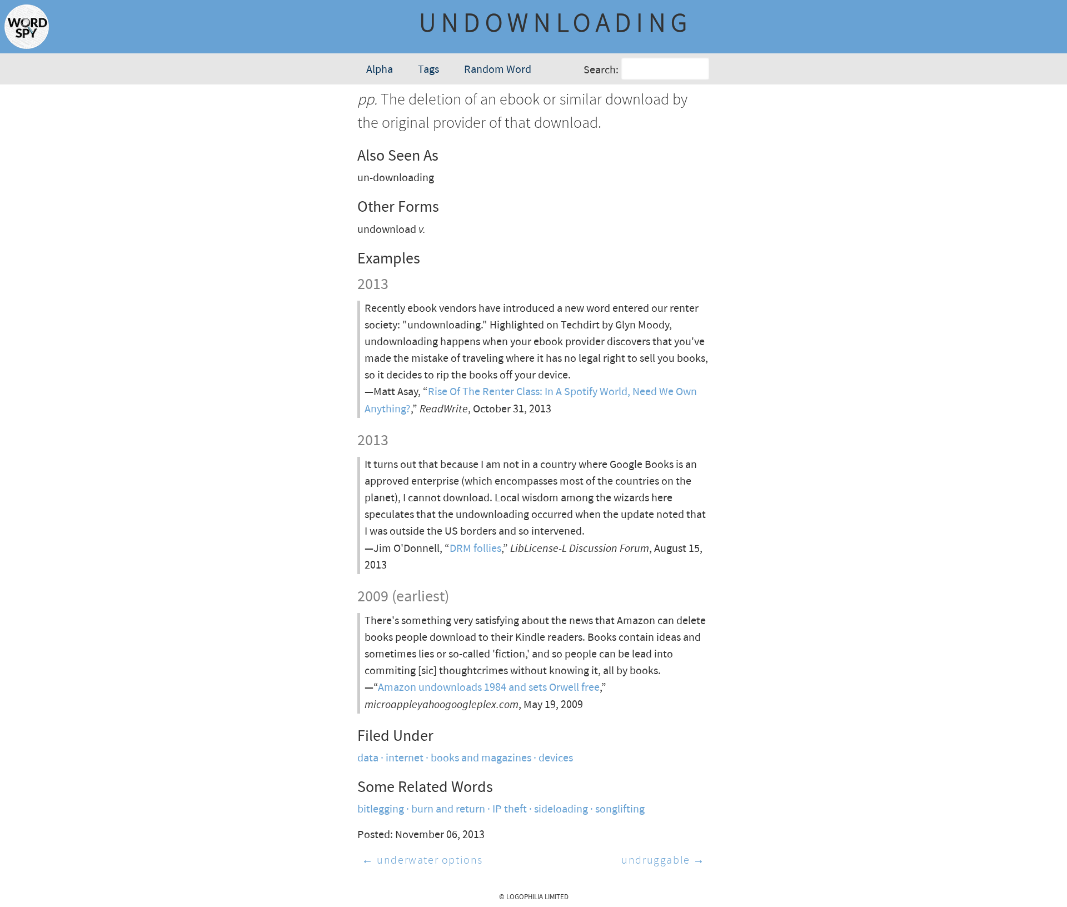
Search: (601, 70)
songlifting (620, 809)
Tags (428, 69)
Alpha (379, 69)
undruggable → (663, 860)
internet (404, 758)
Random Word (497, 69)
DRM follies (475, 548)
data (367, 758)
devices (556, 758)
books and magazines (481, 758)
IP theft (509, 809)
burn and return (448, 809)
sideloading (561, 809)
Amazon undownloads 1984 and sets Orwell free (489, 687)
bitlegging (380, 809)
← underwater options (422, 860)
